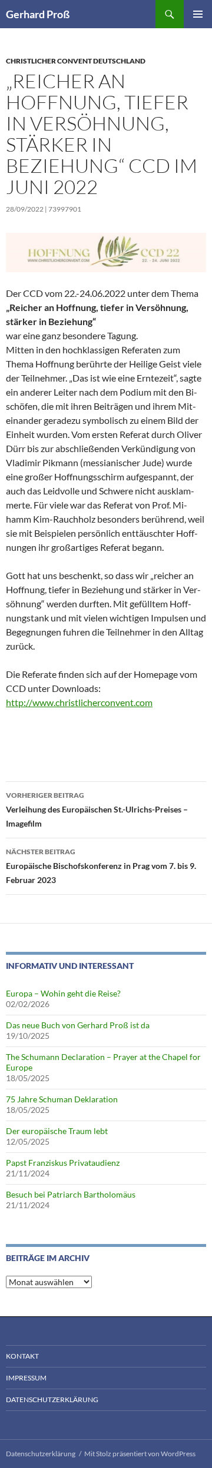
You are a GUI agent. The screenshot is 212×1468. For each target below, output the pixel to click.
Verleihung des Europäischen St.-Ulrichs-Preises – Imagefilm (97, 809)
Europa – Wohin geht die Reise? (63, 993)
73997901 (64, 209)
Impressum (26, 1377)
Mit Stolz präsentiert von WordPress (140, 1453)
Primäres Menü (198, 14)
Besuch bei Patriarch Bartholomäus (70, 1194)
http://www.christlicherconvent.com (79, 702)
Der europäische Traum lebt (57, 1131)
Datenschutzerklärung (52, 1399)
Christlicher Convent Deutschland (75, 60)
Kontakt (22, 1356)
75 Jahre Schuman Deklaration (62, 1099)
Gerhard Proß (37, 14)
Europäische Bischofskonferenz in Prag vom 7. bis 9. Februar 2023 (101, 866)
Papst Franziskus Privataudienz (63, 1163)
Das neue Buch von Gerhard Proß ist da (78, 1025)
